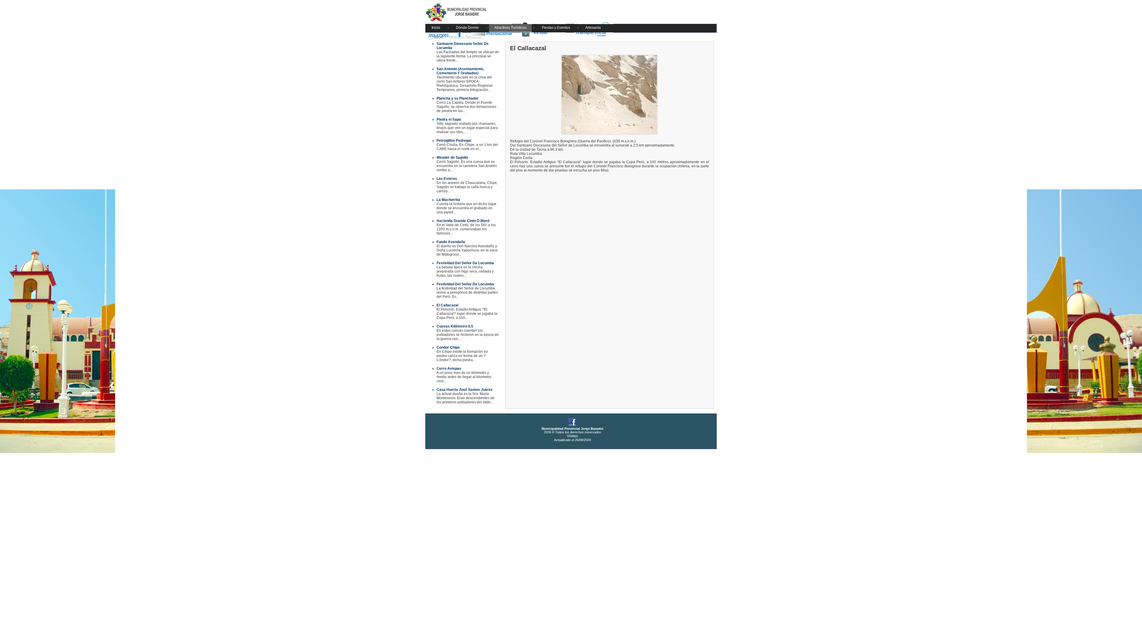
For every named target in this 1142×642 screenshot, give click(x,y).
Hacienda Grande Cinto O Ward (463, 221)
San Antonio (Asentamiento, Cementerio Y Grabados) (460, 71)
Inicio (436, 28)
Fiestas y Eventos (556, 28)
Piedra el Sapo (449, 119)
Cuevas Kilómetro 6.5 (455, 326)
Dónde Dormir (467, 28)
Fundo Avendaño (451, 242)
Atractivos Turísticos (510, 28)
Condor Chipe (448, 347)
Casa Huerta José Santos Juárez (464, 390)
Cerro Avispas (449, 368)
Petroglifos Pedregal (454, 141)
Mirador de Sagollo (452, 157)
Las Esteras (447, 179)
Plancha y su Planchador (458, 98)
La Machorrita (448, 200)
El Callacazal (447, 305)
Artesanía (593, 28)
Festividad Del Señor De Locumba (465, 263)
